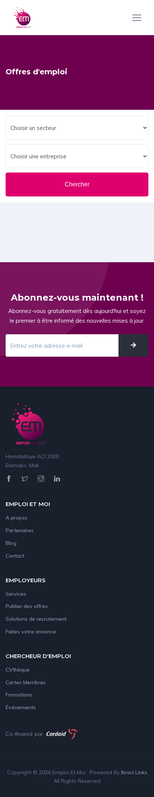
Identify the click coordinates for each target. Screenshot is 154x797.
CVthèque (18, 669)
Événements (21, 707)
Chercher (77, 184)
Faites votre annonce (31, 631)
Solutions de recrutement (36, 618)
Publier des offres (27, 606)
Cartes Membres (26, 682)
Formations (19, 694)
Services (16, 593)
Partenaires (20, 530)
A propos (16, 517)
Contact (15, 555)
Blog (11, 543)
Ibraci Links (134, 772)
